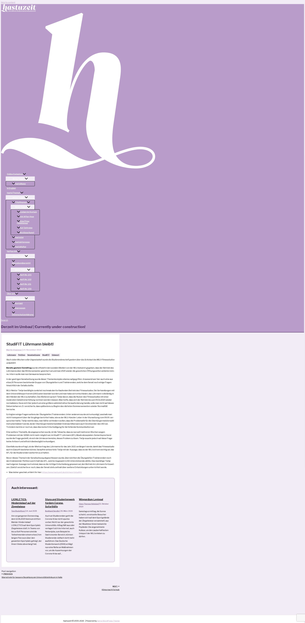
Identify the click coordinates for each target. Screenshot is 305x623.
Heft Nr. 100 (25, 289)
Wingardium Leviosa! (91, 499)
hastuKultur (20, 247)
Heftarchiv (12, 251)
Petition (21, 355)
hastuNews (20, 184)
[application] (24, 174)
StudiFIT (46, 355)
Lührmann (11, 355)
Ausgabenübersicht (21, 263)
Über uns (11, 294)
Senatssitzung (33, 355)
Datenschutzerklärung (22, 315)
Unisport (55, 355)
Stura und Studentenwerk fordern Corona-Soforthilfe (60, 503)
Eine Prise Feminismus (23, 222)
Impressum (20, 308)
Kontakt (19, 303)
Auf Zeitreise (26, 228)
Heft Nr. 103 (25, 275)
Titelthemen (21, 202)
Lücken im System (28, 212)
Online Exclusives (15, 174)
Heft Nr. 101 (25, 284)
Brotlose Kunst (27, 232)
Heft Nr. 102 (25, 279)
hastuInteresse (22, 242)
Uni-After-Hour (27, 217)
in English (11, 188)
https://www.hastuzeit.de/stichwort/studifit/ (62, 472)
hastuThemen (13, 193)
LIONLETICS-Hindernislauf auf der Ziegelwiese (23, 503)
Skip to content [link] (8, 2)
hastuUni (19, 237)
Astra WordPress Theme (108, 621)
